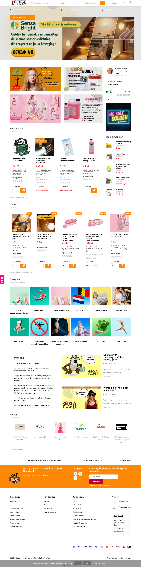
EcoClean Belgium (81, 438)
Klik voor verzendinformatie (41, 178)
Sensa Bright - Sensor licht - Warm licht (20, 236)
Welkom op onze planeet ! (40, 3)
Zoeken (102, 3)
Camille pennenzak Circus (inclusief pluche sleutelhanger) (94, 237)
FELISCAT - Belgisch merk (101, 438)
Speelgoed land (39, 310)
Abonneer (96, 482)
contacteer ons (120, 75)
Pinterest (75, 478)
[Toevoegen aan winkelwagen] (23, 190)
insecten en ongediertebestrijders (39, 342)
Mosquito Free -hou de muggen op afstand (123, 166)
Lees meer (107, 376)
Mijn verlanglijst (49, 508)
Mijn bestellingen (49, 505)
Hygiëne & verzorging (60, 310)
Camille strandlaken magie (67, 160)
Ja (78, 563)
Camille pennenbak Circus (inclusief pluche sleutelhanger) (70, 237)
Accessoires (77, 508)
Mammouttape (121, 154)
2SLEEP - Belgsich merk (20, 438)
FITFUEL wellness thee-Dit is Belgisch (121, 439)
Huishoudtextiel (101, 310)
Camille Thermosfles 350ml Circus (119, 235)
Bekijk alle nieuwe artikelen (21, 273)
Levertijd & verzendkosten (18, 519)
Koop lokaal (81, 310)
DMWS (43, 558)
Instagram (80, 474)
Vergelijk (18, 186)
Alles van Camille (60, 438)
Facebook (75, 474)
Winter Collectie (80, 341)
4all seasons (40, 437)
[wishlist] (124, 3)
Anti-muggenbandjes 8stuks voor (123, 178)
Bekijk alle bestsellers (18, 197)
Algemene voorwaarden (18, 505)
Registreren (47, 501)
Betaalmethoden (15, 516)
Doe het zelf (19, 341)
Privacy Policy (14, 512)
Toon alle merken (17, 450)
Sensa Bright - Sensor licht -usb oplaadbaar (44, 236)
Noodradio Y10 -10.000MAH (18, 160)
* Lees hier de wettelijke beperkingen (100, 485)
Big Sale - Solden (79, 527)
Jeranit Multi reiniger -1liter (89, 160)
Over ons (13, 501)
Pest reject (119, 190)
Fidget (75, 501)
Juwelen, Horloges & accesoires (60, 342)
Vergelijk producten (50, 512)
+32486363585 (123, 501)
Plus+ (49, 558)
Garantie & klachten (16, 527)
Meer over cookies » (100, 563)
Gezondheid (121, 341)
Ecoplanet (101, 341)
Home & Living (121, 310)
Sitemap (128, 558)
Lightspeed (28, 558)
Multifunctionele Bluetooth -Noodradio (43, 161)
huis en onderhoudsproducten (19, 311)
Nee (87, 563)
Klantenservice (15, 523)
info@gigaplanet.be (124, 507)
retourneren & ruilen (16, 508)
